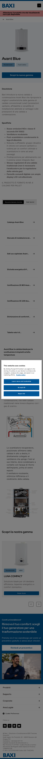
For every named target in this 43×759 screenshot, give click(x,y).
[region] (21, 379)
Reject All (21, 393)
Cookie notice (20, 375)
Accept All (21, 387)
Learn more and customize (21, 381)
